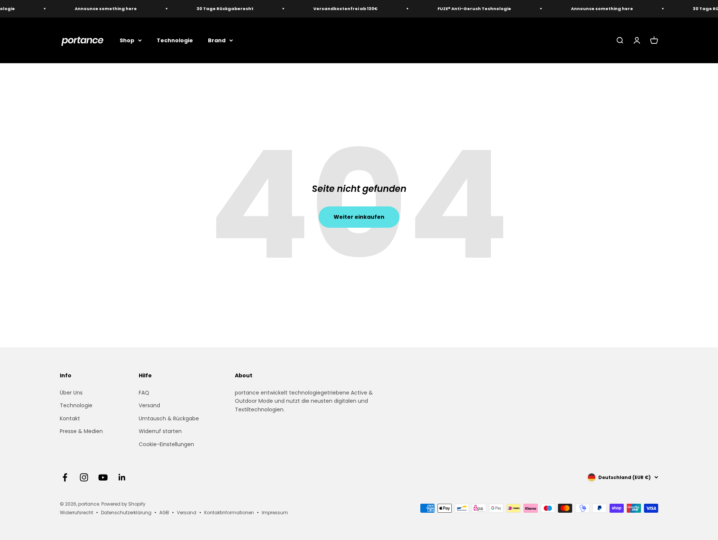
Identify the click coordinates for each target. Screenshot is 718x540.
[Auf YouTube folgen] (103, 477)
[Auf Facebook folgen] (65, 477)
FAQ (144, 392)
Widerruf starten (160, 431)
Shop (127, 40)
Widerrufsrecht (76, 512)
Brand (216, 40)
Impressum (275, 512)
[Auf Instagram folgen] (84, 477)
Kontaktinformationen (229, 512)
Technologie (175, 40)
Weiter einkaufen (359, 217)
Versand (149, 405)
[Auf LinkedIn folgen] (122, 477)
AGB (164, 512)
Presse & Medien (81, 431)
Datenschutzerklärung (126, 512)
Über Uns (71, 392)
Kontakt (70, 418)
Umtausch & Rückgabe (169, 418)
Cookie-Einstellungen (166, 444)
